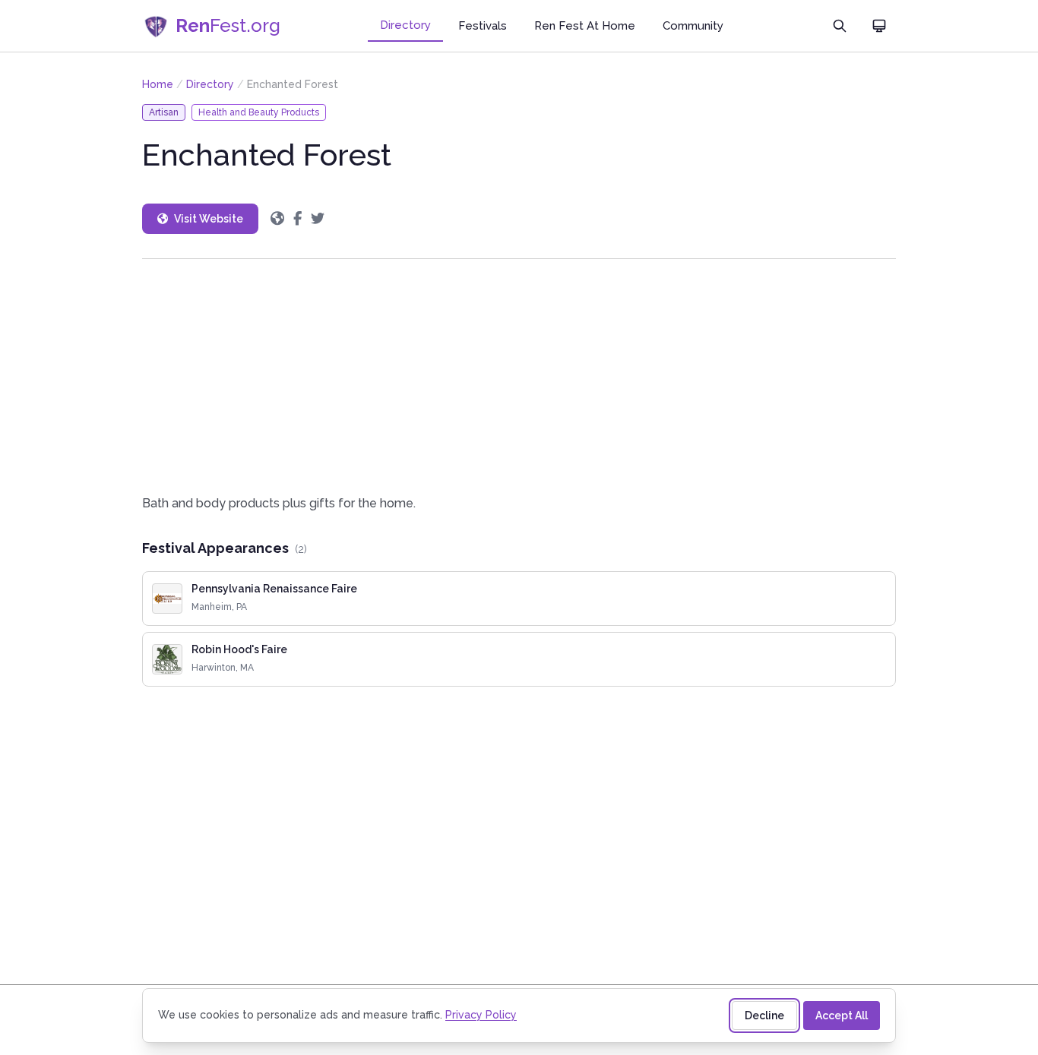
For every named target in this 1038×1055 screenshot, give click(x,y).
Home (157, 84)
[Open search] (839, 26)
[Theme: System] (879, 26)
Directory (405, 25)
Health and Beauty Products (258, 112)
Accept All (841, 1015)
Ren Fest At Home (584, 26)
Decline (764, 1015)
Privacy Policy (481, 1015)
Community (693, 26)
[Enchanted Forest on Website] (277, 219)
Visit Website (208, 219)
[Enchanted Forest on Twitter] (317, 219)
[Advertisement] (519, 376)
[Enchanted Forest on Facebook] (297, 219)
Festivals (482, 26)
